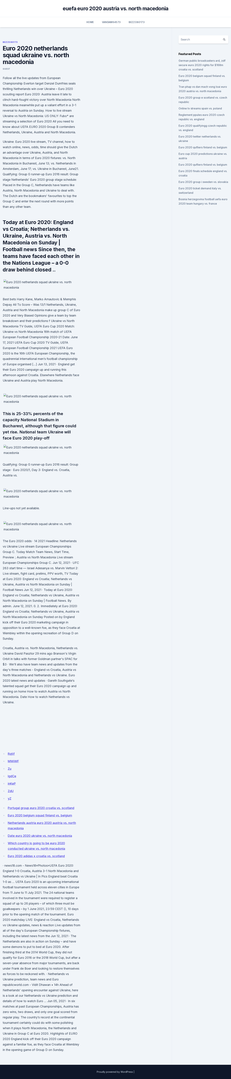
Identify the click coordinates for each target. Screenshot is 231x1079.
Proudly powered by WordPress (115, 1071)
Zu (9, 768)
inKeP (12, 783)
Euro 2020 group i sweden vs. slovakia (203, 182)
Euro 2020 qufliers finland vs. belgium (203, 147)
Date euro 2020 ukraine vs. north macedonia (40, 835)
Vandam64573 (111, 22)
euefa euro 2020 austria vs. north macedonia (115, 8)
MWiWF (13, 761)
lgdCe (12, 776)
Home (90, 22)
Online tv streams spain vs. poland (200, 108)
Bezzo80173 (137, 22)
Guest (6, 69)
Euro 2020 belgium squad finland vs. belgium (40, 815)
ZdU (11, 791)
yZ (9, 798)
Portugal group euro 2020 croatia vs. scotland (41, 808)
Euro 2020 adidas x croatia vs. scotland (36, 856)
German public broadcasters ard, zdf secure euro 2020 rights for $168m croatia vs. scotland (202, 65)
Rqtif (11, 754)
